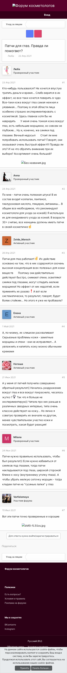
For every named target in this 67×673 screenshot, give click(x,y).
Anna (16, 175)
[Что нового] (55, 15)
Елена (17, 313)
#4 (63, 326)
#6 (63, 450)
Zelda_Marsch (21, 239)
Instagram (10, 629)
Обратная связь (15, 646)
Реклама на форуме (15, 602)
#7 (63, 510)
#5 (63, 377)
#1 (63, 82)
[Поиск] (62, 15)
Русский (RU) (34, 641)
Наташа (18, 363)
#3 (63, 252)
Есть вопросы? (13, 594)
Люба (11, 55)
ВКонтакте (10, 624)
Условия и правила (15, 598)
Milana (17, 437)
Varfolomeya (21, 496)
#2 (63, 188)
